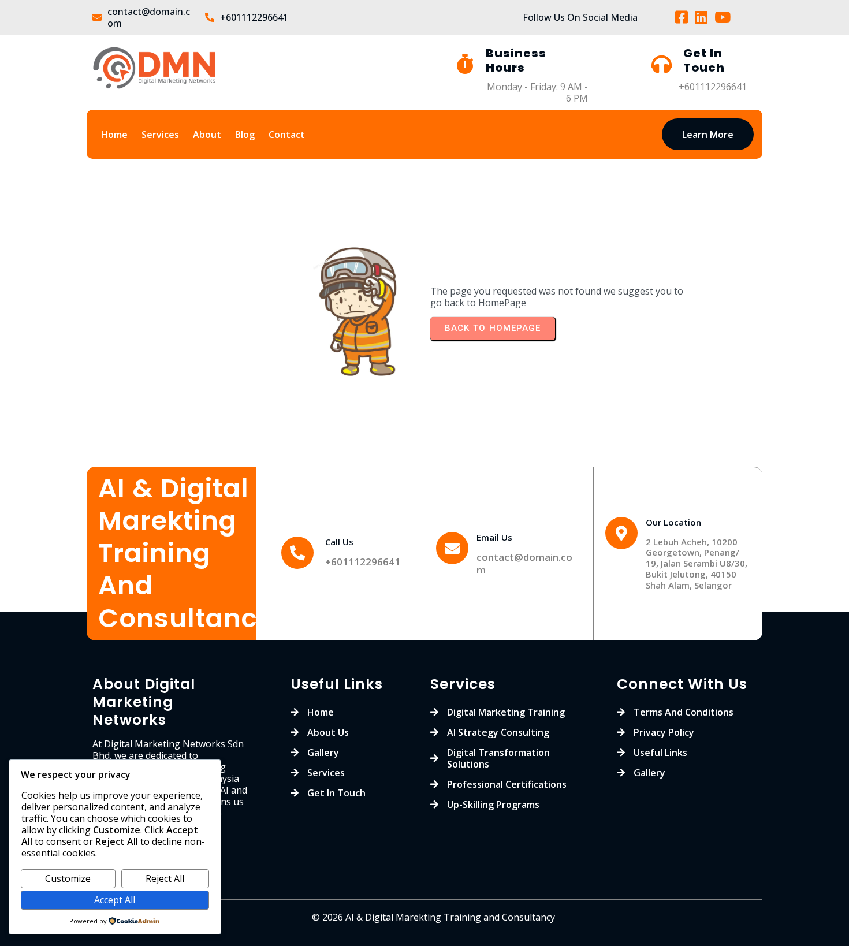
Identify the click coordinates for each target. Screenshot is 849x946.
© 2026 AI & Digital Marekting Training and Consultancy (433, 917)
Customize (68, 878)
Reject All (165, 878)
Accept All (114, 899)
